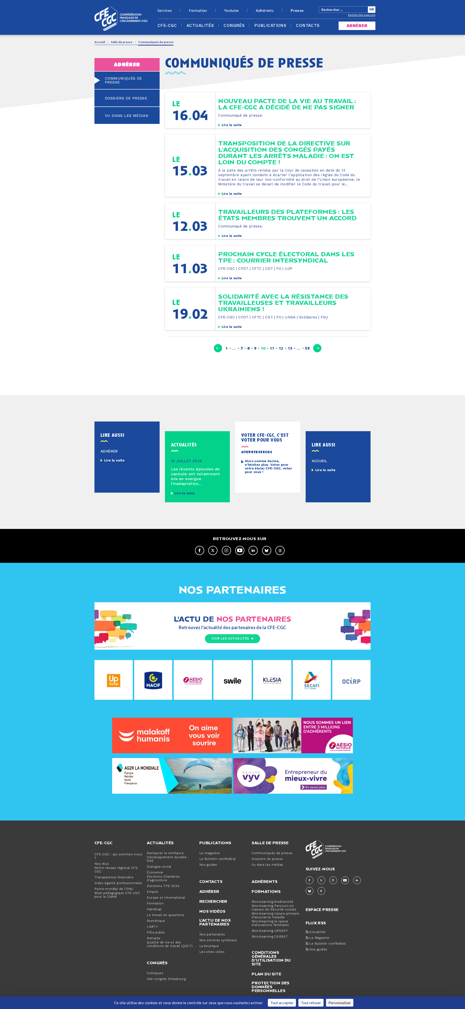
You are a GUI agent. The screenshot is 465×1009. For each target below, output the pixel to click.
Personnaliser (339, 1002)
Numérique (156, 921)
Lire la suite (232, 125)
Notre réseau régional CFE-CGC (116, 869)
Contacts (307, 25)
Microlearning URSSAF (270, 931)
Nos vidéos (212, 911)
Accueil (99, 42)
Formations (266, 891)
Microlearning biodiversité (272, 902)
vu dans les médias (126, 116)
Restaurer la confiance (165, 853)
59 (307, 348)
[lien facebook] (199, 550)
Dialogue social (159, 867)
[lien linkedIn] (253, 550)
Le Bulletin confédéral (217, 859)
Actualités (200, 25)
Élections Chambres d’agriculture (163, 878)
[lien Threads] (280, 550)
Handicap (154, 909)
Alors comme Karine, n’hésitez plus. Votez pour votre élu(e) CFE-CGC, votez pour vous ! (268, 466)
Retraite (153, 938)
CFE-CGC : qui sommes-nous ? (118, 856)
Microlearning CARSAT (270, 937)
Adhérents (265, 10)
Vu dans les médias (267, 865)
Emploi (152, 892)
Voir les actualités (230, 638)
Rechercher (213, 901)
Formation (198, 10)
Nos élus (101, 864)
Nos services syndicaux (218, 940)
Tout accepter (282, 1002)
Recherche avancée (361, 14)
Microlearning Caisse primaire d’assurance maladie (275, 915)
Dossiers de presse (267, 859)
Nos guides (208, 865)
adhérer (357, 25)
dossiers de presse (126, 98)
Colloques (155, 973)
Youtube (231, 10)
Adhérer (209, 891)
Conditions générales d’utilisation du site (271, 958)
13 (290, 348)
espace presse (322, 909)
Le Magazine (318, 938)
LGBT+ (152, 927)
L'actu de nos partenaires (215, 922)
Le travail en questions (165, 915)
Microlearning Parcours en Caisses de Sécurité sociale (274, 907)
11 (272, 348)
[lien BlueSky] (266, 550)
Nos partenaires (212, 934)
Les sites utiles (212, 952)
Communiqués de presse (272, 853)
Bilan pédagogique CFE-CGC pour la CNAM (117, 895)
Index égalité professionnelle (118, 883)
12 (281, 348)
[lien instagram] (226, 550)
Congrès (234, 25)
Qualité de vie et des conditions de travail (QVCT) (170, 944)
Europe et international (166, 898)
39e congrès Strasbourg (166, 979)
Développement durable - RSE (168, 859)
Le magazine (209, 853)
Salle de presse (121, 42)
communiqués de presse (123, 80)
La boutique (209, 946)
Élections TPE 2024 (163, 886)
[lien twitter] (212, 550)
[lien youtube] (239, 550)
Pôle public (156, 932)
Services (164, 10)
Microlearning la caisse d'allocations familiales (270, 923)
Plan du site (266, 974)
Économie (155, 872)
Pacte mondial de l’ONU (113, 889)
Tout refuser (311, 1002)
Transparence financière (113, 877)
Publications (270, 25)
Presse (297, 10)
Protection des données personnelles (270, 987)
